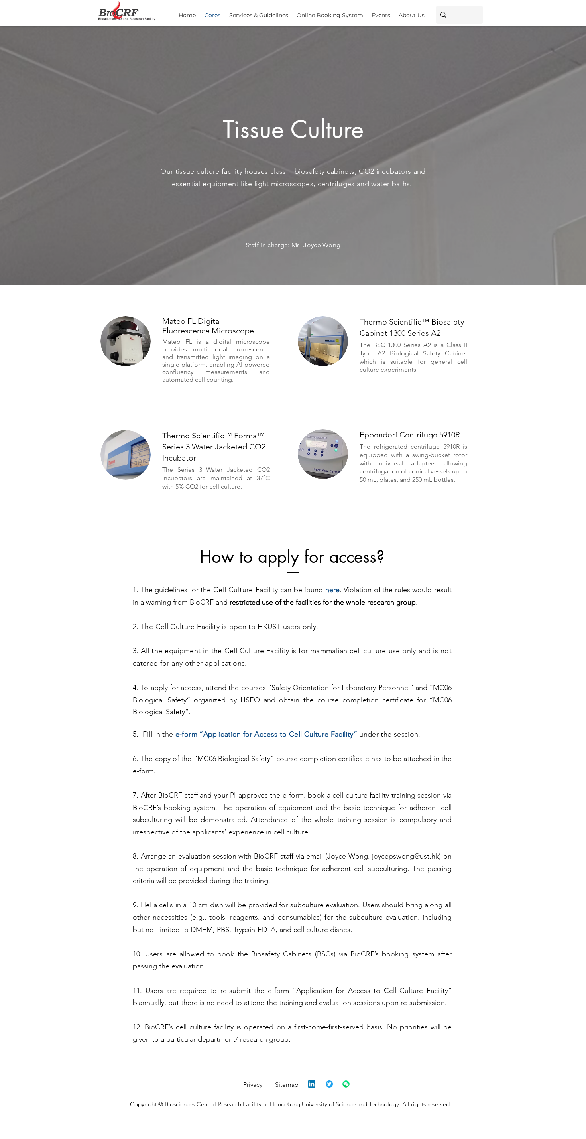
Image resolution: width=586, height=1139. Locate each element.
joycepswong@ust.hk (405, 856)
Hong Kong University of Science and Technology (334, 1104)
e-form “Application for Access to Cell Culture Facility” (266, 734)
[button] (258, 11)
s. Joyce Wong (318, 245)
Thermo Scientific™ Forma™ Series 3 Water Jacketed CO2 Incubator (213, 447)
